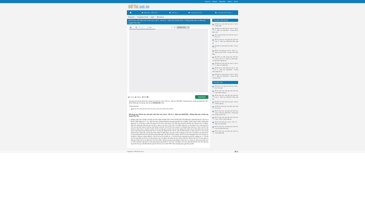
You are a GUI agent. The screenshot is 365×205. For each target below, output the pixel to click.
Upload (229, 1)
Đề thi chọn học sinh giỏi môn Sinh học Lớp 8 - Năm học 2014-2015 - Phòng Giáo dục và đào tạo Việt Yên (225, 112)
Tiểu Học (174, 12)
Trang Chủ (207, 1)
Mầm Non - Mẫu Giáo (150, 12)
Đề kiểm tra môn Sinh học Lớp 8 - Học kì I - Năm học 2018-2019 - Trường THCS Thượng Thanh (225, 76)
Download (201, 97)
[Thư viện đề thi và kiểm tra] (139, 6)
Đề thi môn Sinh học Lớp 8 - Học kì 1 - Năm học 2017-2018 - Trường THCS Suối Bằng (225, 52)
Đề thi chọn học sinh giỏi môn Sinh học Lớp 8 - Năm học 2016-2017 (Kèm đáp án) (225, 97)
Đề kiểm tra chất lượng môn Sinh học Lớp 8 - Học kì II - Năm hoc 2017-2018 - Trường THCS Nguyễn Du (225, 58)
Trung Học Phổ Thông (224, 12)
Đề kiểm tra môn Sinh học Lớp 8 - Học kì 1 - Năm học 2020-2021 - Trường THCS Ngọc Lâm (225, 30)
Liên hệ (236, 1)
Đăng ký (215, 1)
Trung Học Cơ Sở (196, 12)
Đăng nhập (222, 1)
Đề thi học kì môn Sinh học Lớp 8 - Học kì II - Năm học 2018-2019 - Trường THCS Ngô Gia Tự (225, 69)
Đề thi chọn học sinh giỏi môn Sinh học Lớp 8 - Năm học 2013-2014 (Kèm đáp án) (225, 41)
